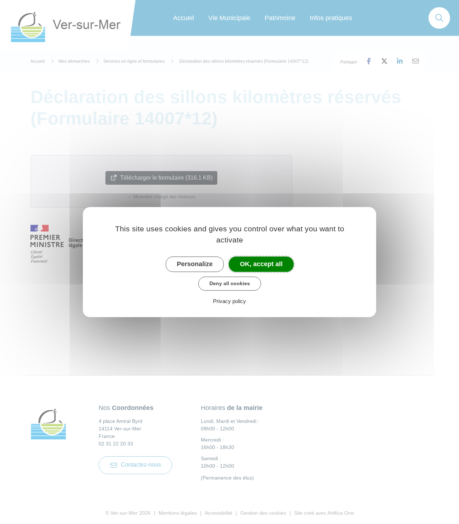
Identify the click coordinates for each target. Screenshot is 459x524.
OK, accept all (261, 264)
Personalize (195, 264)
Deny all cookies (229, 283)
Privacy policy (229, 301)
